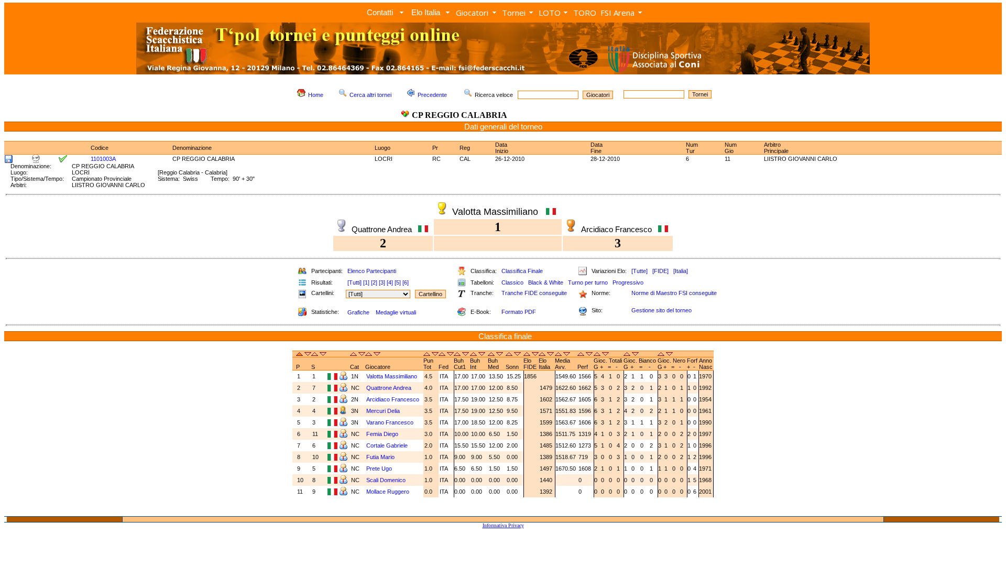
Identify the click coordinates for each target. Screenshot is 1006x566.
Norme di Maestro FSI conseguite (674, 293)
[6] (405, 282)
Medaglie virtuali (396, 312)
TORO (584, 12)
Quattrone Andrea (389, 388)
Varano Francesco (390, 422)
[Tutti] (354, 282)
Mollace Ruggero (388, 491)
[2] (374, 282)
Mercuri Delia (383, 411)
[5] (398, 282)
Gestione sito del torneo (661, 310)
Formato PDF (518, 312)
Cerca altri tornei (370, 95)
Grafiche (358, 312)
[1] (366, 282)
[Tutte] (639, 271)
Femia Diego (383, 434)
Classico (512, 282)
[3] (382, 282)
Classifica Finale (522, 271)
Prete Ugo (379, 468)
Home (315, 95)
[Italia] (680, 271)
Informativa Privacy (503, 525)
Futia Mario (381, 457)
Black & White (545, 282)
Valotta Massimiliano (392, 376)
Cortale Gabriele (387, 445)
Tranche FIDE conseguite (534, 293)
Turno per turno (588, 282)
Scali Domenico (386, 480)
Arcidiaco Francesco (393, 399)
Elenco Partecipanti (371, 271)
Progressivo (628, 282)
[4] (390, 282)
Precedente (432, 95)
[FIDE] (660, 271)
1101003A (103, 159)
